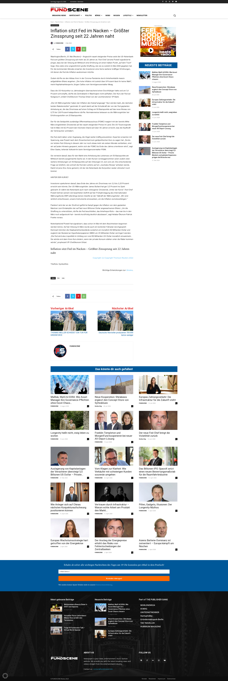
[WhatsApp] (83, 49)
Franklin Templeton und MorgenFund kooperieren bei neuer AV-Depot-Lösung (163, 126)
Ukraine (129, 270)
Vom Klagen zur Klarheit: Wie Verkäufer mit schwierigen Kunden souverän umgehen (113, 471)
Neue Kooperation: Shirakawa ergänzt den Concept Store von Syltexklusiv (164, 89)
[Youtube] (176, 1)
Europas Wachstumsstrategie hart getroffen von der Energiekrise (69, 542)
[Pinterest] (78, 49)
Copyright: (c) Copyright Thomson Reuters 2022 (113, 258)
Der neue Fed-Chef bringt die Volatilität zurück (154, 434)
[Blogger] (141, 660)
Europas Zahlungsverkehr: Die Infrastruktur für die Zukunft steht (163, 102)
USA (63, 278)
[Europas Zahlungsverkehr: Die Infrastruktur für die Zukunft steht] (144, 103)
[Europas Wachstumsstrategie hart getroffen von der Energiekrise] (70, 527)
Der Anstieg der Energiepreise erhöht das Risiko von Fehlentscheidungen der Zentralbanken (111, 545)
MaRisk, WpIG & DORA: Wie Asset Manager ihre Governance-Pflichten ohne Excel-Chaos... (70, 400)
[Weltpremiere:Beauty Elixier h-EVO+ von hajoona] (56, 607)
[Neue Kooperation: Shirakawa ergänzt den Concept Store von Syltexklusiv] (144, 90)
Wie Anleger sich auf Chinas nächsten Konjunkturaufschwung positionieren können (68, 507)
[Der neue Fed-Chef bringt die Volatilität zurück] (144, 139)
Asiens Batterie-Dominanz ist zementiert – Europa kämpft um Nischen (156, 543)
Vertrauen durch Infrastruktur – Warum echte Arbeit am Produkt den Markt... (112, 507)
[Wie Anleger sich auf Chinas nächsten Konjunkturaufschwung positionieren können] (70, 492)
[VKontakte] (164, 660)
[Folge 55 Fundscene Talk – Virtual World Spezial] (56, 631)
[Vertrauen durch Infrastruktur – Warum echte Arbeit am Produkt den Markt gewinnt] (114, 492)
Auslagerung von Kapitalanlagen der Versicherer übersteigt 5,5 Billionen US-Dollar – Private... (68, 471)
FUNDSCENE (59, 43)
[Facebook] (163, 1)
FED (58, 278)
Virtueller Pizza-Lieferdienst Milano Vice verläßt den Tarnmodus (75, 618)
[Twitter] (169, 1)
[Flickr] (153, 660)
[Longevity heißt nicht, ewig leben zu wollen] (144, 115)
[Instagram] (166, 1)
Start (52, 22)
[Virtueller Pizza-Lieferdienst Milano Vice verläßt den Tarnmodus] (56, 619)
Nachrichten (59, 22)
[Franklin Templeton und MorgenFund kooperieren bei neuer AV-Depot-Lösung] (144, 127)
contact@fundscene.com (103, 669)
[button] (174, 15)
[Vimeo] (172, 1)
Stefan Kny (98, 406)
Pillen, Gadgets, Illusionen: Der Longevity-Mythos (155, 506)
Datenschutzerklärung (104, 585)
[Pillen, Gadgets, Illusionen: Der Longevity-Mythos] (158, 492)
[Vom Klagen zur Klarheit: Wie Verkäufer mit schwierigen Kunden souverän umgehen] (114, 456)
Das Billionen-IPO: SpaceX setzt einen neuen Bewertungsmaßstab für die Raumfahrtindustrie (157, 471)
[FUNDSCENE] (52, 43)
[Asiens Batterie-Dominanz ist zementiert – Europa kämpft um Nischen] (158, 527)
